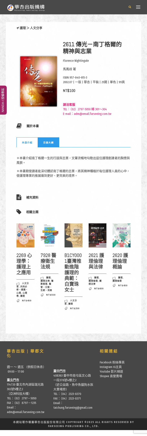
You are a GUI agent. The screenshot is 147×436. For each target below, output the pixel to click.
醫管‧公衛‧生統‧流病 (46, 287)
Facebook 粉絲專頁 (112, 362)
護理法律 (45, 280)
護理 (23, 28)
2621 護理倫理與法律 (96, 261)
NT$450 (26, 300)
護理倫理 (93, 280)
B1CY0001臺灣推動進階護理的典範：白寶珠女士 (73, 272)
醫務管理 (47, 282)
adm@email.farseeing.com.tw (92, 114)
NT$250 (74, 308)
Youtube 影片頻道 (111, 371)
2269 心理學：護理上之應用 (24, 264)
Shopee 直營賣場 (111, 376)
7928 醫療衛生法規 (48, 261)
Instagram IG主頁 (111, 367)
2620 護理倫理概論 (120, 261)
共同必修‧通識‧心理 (22, 289)
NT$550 (50, 294)
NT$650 (98, 288)
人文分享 (36, 28)
